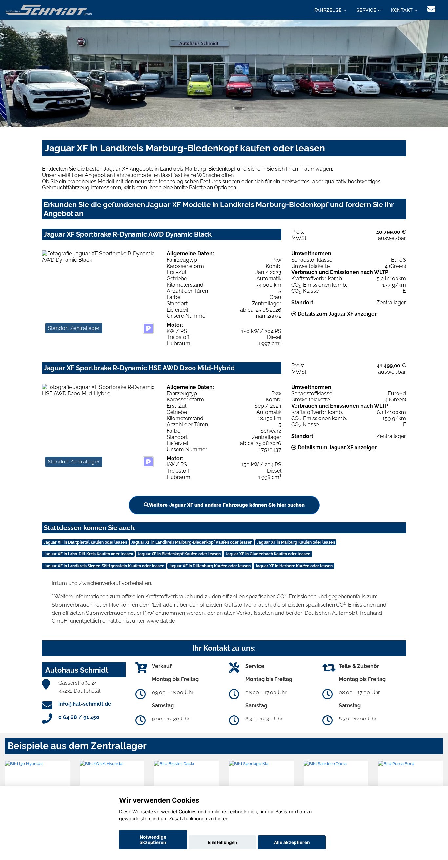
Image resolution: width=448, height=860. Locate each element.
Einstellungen (222, 842)
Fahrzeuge (328, 10)
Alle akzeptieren (292, 842)
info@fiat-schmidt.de (84, 704)
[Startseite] (48, 9)
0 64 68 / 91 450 (78, 717)
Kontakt (402, 10)
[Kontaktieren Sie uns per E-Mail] (431, 9)
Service (366, 10)
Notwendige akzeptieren (153, 839)
